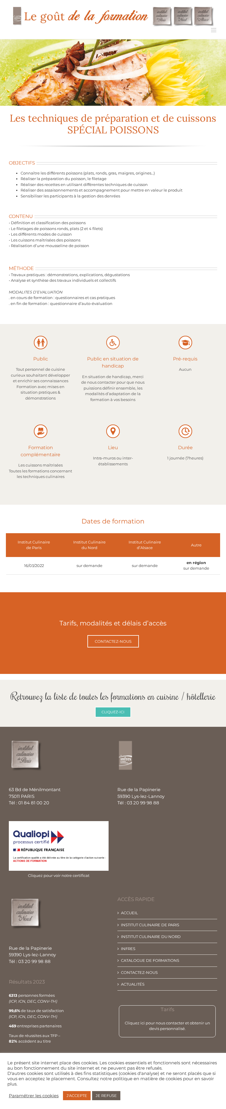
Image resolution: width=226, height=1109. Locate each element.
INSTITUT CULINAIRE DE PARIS (150, 924)
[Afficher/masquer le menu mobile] (214, 30)
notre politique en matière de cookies (141, 1078)
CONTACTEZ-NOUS (139, 972)
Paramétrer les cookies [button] (34, 1095)
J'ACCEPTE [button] (77, 1095)
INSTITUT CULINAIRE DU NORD (151, 936)
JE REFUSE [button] (106, 1095)
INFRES (128, 948)
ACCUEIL (129, 912)
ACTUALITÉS (132, 984)
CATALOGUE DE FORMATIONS (150, 960)
